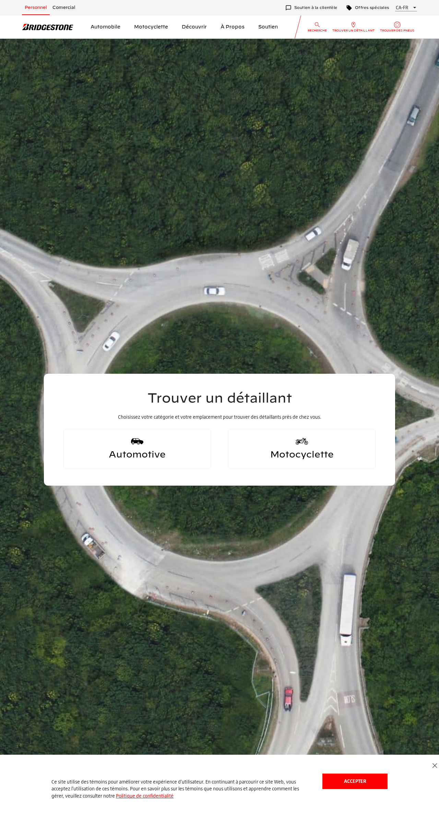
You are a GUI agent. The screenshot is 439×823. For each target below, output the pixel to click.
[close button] (434, 766)
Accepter (355, 781)
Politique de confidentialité (145, 796)
